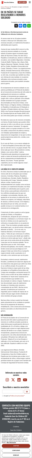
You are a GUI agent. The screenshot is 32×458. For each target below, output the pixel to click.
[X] (16, 26)
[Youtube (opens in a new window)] (24, 380)
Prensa (7, 7)
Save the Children (16, 430)
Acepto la (14, 396)
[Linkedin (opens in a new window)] (18, 380)
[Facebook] (20, 26)
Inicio (2, 7)
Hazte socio (22, 2)
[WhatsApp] (29, 26)
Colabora (16, 426)
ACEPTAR (16, 445)
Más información (11, 442)
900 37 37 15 (19, 408)
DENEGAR (16, 455)
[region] (16, 445)
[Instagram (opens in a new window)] (7, 380)
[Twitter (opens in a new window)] (13, 380)
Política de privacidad (17, 396)
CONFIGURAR (16, 450)
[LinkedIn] (25, 26)
